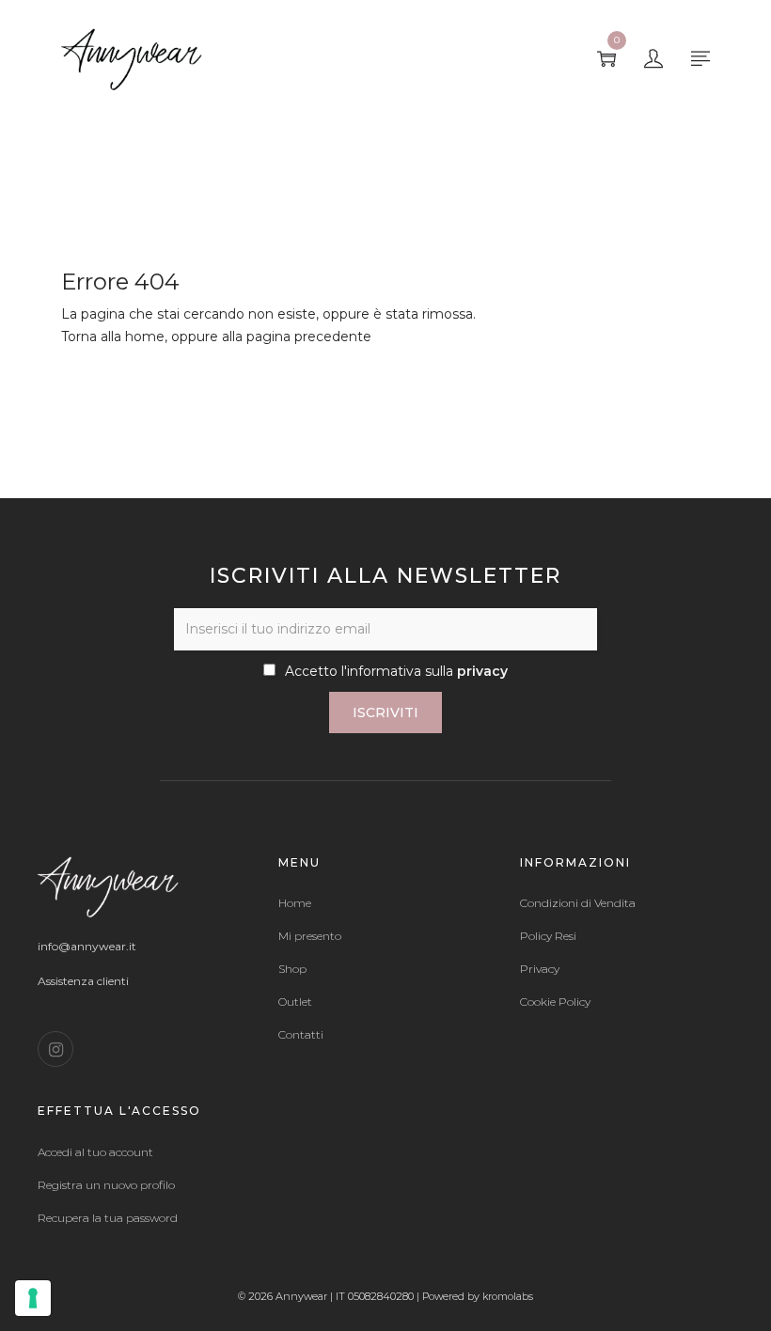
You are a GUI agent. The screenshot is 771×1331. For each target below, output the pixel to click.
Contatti (300, 1035)
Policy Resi (548, 936)
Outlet (295, 1002)
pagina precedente (308, 336)
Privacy (539, 969)
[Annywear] (131, 57)
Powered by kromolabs (477, 1296)
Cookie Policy (555, 1002)
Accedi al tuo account (95, 1152)
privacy (482, 671)
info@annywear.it (87, 946)
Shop (292, 969)
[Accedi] (653, 60)
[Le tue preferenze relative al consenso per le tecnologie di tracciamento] (33, 1298)
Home (294, 903)
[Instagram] (55, 1049)
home (145, 336)
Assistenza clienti (83, 981)
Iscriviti (385, 712)
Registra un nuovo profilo (106, 1185)
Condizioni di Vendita (578, 903)
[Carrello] (606, 60)
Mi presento (309, 936)
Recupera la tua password (108, 1218)
